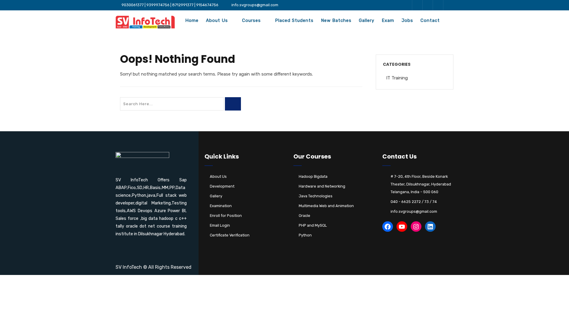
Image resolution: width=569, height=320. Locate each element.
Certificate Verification (230, 235)
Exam (388, 20)
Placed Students (294, 20)
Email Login (220, 225)
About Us (217, 20)
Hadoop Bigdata (313, 176)
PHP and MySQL (313, 225)
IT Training (397, 78)
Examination (221, 206)
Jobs (407, 20)
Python (305, 235)
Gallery (366, 20)
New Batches (336, 20)
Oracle (304, 215)
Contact (430, 20)
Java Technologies (316, 196)
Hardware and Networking (322, 186)
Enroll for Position (226, 215)
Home (192, 20)
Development (222, 186)
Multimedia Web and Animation (326, 206)
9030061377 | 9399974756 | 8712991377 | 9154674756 (170, 5)
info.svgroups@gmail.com (254, 5)
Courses (251, 20)
